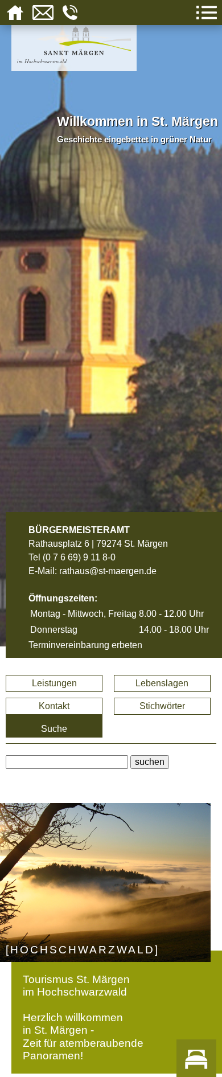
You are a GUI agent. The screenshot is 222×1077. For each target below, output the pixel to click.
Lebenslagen (161, 683)
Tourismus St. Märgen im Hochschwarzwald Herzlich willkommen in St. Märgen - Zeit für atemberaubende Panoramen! (83, 1017)
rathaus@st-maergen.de (108, 571)
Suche (54, 729)
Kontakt (54, 706)
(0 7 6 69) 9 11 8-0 (79, 557)
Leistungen (54, 683)
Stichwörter (162, 706)
